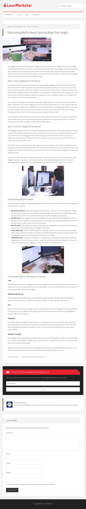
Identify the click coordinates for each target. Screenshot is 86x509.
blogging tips (34, 357)
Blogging (16, 357)
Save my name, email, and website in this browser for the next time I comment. (30, 484)
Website (8, 472)
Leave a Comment (32, 26)
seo (44, 357)
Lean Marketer (18, 6)
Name (8, 454)
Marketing (40, 357)
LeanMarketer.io (48, 504)
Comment (9, 433)
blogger (29, 357)
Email (8, 463)
